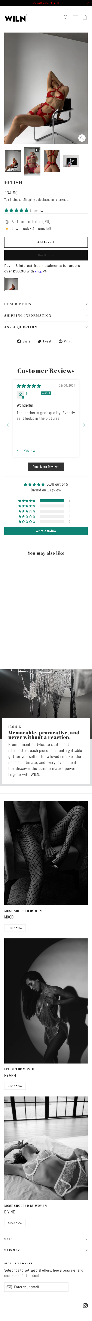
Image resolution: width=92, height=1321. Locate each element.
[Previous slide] (7, 425)
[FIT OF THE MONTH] (46, 1001)
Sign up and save (18, 1263)
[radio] (11, 284)
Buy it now (46, 255)
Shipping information (28, 315)
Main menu (13, 1250)
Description (17, 304)
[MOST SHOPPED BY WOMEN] (46, 1148)
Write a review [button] (46, 531)
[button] (17, 210)
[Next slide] (84, 425)
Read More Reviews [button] (46, 466)
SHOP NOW (15, 928)
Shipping (29, 199)
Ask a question (20, 327)
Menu (8, 1239)
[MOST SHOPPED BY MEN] (46, 853)
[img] (29, 386)
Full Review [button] (26, 450)
